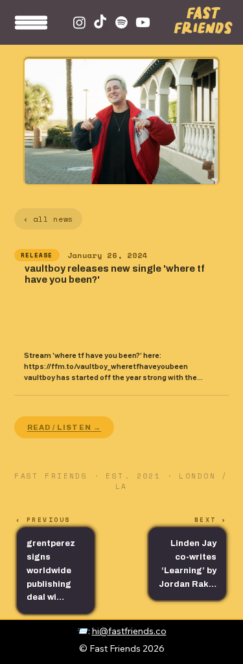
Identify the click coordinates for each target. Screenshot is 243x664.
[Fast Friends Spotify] (121, 22)
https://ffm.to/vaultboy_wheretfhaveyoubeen (106, 366)
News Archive (221, 635)
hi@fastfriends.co (129, 630)
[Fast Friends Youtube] (143, 22)
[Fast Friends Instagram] (79, 22)
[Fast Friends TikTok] (100, 22)
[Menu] (32, 26)
